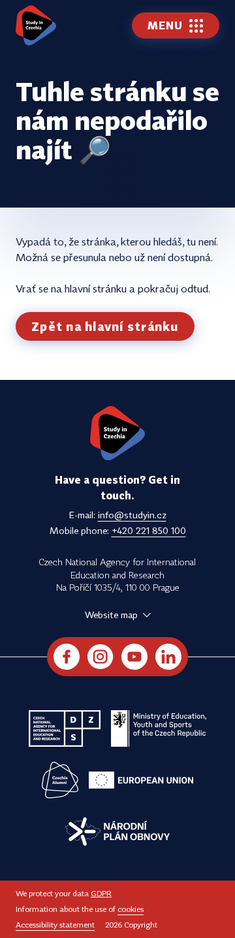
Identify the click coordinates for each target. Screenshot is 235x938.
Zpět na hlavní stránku (105, 326)
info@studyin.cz (132, 514)
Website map (111, 614)
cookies (131, 909)
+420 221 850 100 (149, 530)
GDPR (101, 893)
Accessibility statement (55, 925)
